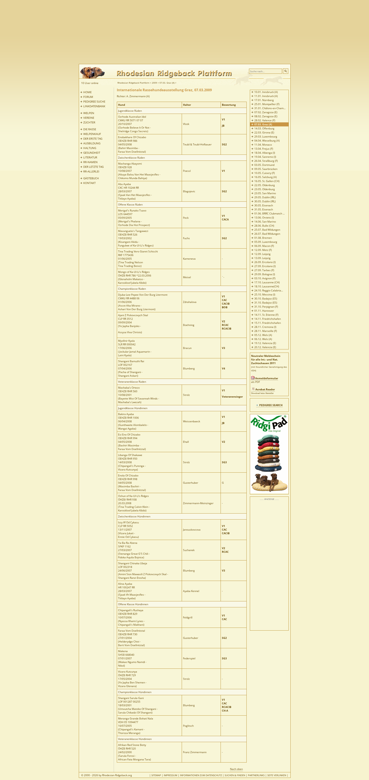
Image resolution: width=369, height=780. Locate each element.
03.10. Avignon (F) (264, 278)
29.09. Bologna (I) (264, 274)
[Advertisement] (201, 32)
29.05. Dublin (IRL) (265, 197)
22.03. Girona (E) (264, 132)
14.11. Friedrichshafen (267, 319)
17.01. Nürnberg (264, 100)
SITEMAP (156, 775)
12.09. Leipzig (262, 254)
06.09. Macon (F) (264, 246)
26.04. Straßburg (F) (266, 161)
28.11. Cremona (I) (265, 327)
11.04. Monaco (263, 144)
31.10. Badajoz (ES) (265, 302)
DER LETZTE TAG (93, 167)
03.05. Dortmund (264, 165)
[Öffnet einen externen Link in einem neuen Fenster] (269, 492)
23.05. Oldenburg (264, 189)
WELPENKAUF (92, 134)
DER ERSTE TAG (92, 138)
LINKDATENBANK (94, 106)
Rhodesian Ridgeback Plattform (133, 82)
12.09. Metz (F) (263, 250)
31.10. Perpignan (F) (266, 306)
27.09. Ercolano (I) (265, 266)
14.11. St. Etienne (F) (266, 315)
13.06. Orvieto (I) (264, 217)
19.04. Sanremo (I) (265, 157)
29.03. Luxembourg (265, 136)
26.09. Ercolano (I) (265, 262)
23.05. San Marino (265, 193)
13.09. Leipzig (262, 258)
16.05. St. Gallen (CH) (267, 181)
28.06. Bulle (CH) (264, 225)
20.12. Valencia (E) (265, 347)
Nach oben (236, 769)
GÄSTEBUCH (91, 178)
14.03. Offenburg (264, 128)
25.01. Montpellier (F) (267, 104)
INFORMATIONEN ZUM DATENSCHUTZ (201, 775)
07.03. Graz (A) (167, 82)
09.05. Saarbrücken (265, 169)
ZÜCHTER (89, 122)
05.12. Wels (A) (263, 335)
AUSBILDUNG (91, 143)
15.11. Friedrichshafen (267, 323)
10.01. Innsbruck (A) (266, 92)
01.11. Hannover (264, 311)
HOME (87, 92)
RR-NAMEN (90, 162)
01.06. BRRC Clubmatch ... (269, 213)
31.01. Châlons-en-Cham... (270, 108)
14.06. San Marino (265, 221)
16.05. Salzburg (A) (265, 177)
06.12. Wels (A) (263, 339)
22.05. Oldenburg (264, 185)
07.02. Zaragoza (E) (265, 112)
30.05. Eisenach (263, 205)
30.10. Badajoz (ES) (265, 298)
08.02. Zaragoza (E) (265, 116)
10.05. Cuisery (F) (264, 173)
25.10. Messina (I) (264, 294)
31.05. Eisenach (263, 209)
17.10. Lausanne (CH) (267, 282)
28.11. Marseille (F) (265, 331)
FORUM (88, 97)
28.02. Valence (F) (264, 120)
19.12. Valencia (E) (265, 343)
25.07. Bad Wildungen (267, 230)
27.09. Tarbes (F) (264, 270)
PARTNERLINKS (256, 775)
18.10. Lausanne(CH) (266, 286)
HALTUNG (89, 148)
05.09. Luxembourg (265, 242)
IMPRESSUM (170, 775)
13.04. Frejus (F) (263, 149)
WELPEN (88, 113)
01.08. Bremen (263, 238)
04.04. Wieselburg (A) (267, 140)
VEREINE (88, 118)
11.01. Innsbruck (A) (266, 96)
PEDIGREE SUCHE (94, 101)
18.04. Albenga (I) (264, 153)
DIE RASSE (89, 129)
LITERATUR (90, 157)
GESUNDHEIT (91, 153)
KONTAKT (89, 183)
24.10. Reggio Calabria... (268, 290)
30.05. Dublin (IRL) (265, 201)
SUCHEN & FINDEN (235, 775)
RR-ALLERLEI (91, 171)
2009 (154, 82)
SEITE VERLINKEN (276, 775)
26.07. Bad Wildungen (267, 234)
